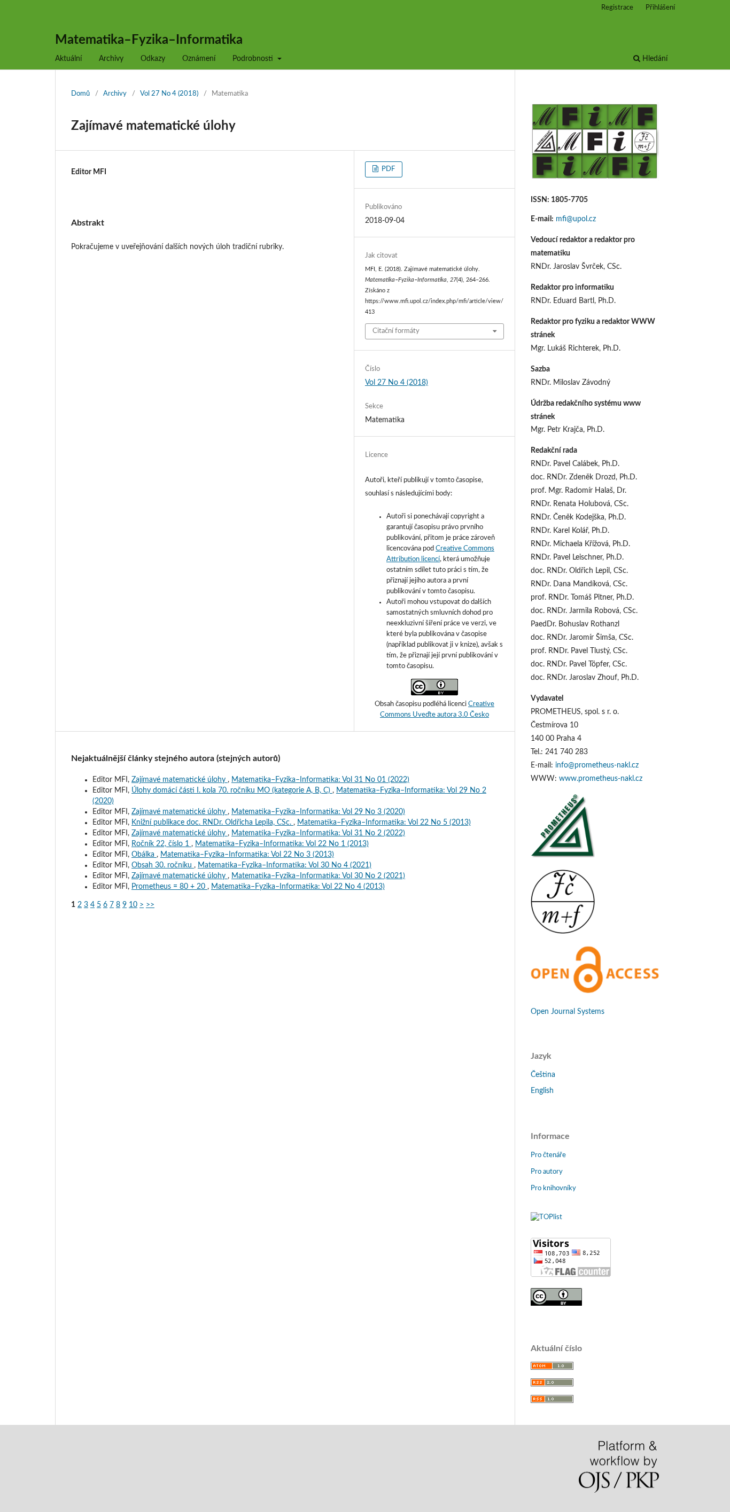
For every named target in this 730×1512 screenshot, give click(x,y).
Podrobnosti (253, 59)
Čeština (543, 1075)
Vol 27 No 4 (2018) (169, 93)
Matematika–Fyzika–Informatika (149, 40)
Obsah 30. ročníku (162, 865)
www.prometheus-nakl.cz (600, 778)
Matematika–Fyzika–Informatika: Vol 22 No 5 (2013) (384, 822)
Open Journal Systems (567, 1011)
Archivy (111, 59)
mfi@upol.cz (576, 219)
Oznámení (198, 59)
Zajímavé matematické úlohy (179, 780)
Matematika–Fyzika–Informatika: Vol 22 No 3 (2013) (247, 854)
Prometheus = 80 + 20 (169, 886)
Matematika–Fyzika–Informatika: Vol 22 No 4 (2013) (298, 886)
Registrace (617, 7)
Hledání (653, 59)
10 (133, 905)
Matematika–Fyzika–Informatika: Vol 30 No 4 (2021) (284, 865)
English (542, 1091)
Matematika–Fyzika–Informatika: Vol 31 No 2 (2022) (318, 833)
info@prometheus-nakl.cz (597, 765)
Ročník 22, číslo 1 (161, 844)
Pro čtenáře (548, 1155)
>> (150, 905)
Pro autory (547, 1171)
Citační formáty (396, 331)
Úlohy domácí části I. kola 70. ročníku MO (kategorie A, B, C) (231, 790)
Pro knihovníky (553, 1188)
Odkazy (153, 59)
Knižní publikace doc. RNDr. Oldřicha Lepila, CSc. (212, 822)
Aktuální (68, 59)
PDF (387, 169)
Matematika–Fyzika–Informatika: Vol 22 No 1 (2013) (282, 844)
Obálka (144, 854)
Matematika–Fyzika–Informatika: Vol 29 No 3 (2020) (318, 812)
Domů (80, 93)
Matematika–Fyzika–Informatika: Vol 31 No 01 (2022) (320, 780)
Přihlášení (660, 7)
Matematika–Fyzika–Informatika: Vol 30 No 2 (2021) (318, 876)
